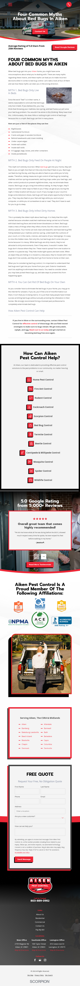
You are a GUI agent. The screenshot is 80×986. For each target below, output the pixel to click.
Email (43, 797)
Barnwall (47, 728)
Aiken (34, 71)
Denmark (25, 748)
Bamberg (25, 728)
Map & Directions (22, 950)
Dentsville (48, 748)
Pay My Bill (40, 930)
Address (18, 807)
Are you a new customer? (25, 816)
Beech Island (27, 736)
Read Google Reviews (65, 47)
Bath (46, 732)
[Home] (40, 886)
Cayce (46, 740)
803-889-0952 (40, 901)
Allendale (47, 724)
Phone (17, 797)
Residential (40, 918)
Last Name (45, 787)
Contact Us (40, 31)
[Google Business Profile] (40, 960)
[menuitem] (30, 975)
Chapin (24, 744)
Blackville (25, 740)
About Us (40, 914)
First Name (19, 787)
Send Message (23, 859)
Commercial (40, 922)
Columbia (48, 744)
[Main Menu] (10, 4)
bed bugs (44, 166)
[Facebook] (35, 960)
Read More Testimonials (40, 564)
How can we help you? (23, 826)
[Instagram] (45, 960)
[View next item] (43, 556)
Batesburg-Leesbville (30, 732)
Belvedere (48, 736)
